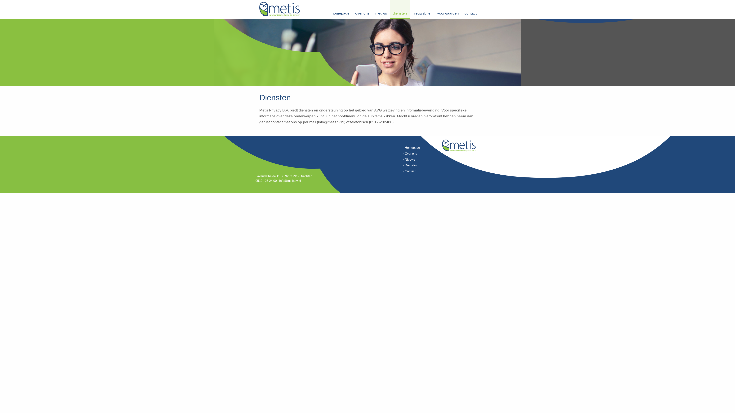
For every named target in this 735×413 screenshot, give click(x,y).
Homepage (341, 13)
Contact (471, 13)
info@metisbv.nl (290, 180)
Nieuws (381, 13)
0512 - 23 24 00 (266, 180)
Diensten (400, 13)
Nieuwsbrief (422, 13)
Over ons (362, 13)
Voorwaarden (448, 13)
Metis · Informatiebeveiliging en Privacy (279, 9)
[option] (367, 52)
